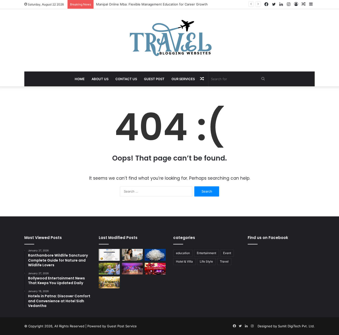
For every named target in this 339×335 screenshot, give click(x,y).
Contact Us (126, 79)
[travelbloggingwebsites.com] (170, 37)
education (183, 253)
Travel (224, 261)
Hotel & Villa (184, 261)
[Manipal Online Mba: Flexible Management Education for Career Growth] (132, 255)
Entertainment (206, 253)
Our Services (183, 79)
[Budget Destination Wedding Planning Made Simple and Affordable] (109, 282)
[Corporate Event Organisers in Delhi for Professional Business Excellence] (155, 269)
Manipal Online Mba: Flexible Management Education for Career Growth (152, 4)
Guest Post (154, 79)
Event (227, 253)
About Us (100, 79)
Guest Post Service (122, 326)
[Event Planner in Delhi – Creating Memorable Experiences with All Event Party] (132, 269)
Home (80, 79)
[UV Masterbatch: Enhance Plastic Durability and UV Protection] (155, 255)
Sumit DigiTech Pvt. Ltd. (296, 326)
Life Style (206, 261)
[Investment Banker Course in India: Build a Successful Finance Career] (109, 255)
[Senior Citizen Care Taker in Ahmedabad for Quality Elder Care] (109, 269)
